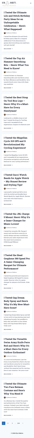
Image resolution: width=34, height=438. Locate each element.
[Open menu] (30, 3)
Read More (8, 48)
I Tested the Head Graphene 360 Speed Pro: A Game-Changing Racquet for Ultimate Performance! (17, 262)
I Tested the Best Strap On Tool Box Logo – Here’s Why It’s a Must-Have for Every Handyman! (16, 104)
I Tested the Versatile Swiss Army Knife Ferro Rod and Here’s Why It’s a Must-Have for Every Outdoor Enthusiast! (17, 346)
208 (18, 423)
